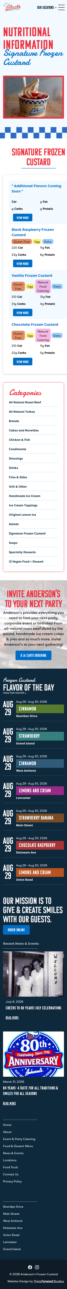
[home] (12, 7)
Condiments (17, 449)
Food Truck (10, 1167)
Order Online (16, 930)
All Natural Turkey (22, 412)
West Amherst (13, 1221)
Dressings (16, 458)
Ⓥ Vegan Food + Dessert (26, 561)
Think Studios (49, 1281)
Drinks (13, 468)
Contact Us (10, 1174)
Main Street (11, 1214)
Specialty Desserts (22, 552)
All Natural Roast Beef (25, 402)
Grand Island (12, 1249)
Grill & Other (18, 487)
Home (7, 1125)
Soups (13, 543)
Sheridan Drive (13, 1207)
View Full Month (13, 693)
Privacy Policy (12, 1181)
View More (23, 218)
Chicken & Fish (19, 440)
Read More (12, 1017)
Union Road (11, 1235)
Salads (14, 524)
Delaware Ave (13, 1228)
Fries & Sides (18, 477)
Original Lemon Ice (22, 515)
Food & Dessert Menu (18, 1146)
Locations (9, 1160)
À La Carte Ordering (34, 655)
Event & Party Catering (19, 1139)
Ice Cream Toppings (23, 505)
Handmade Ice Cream (24, 496)
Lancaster (10, 1242)
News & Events (13, 1153)
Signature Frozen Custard (27, 533)
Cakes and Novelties (24, 430)
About (7, 1132)
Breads (14, 421)
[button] (61, 7)
